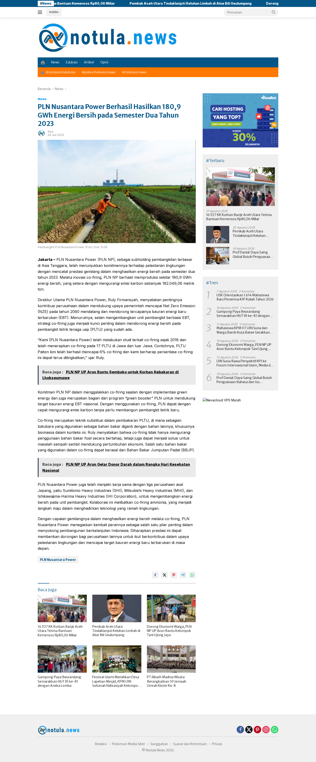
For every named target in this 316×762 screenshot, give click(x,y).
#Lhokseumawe (134, 72)
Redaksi (101, 744)
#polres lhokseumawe (98, 72)
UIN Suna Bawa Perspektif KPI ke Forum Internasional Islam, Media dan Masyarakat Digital (245, 363)
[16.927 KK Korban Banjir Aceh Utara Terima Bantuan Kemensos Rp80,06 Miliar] (62, 608)
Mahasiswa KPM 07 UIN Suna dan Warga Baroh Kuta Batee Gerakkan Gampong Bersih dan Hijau (243, 330)
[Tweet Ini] (164, 575)
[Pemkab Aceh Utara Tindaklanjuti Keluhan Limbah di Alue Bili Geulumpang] (116, 608)
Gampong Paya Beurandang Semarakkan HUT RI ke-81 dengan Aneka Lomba (59, 681)
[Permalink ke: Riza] (41, 133)
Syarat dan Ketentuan (190, 744)
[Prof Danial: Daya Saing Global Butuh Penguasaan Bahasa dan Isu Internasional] (217, 255)
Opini (104, 62)
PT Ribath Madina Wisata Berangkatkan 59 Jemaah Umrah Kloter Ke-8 (166, 681)
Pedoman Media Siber (128, 744)
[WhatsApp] (274, 730)
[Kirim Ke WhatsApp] (192, 575)
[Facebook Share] (155, 575)
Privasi (217, 744)
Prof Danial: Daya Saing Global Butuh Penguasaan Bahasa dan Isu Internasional (252, 254)
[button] (273, 12)
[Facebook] (240, 730)
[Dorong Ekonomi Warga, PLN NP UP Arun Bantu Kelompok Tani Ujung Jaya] (171, 608)
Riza (50, 131)
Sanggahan (159, 744)
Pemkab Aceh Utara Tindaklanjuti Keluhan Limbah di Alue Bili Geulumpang (166, 3)
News (55, 62)
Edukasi (71, 62)
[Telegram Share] (183, 575)
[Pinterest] (257, 730)
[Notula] (107, 37)
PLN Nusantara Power (58, 560)
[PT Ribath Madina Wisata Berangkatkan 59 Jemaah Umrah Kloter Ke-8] (171, 659)
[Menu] (41, 12)
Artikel (89, 62)
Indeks (54, 12)
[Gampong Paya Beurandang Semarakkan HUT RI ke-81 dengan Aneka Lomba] (62, 659)
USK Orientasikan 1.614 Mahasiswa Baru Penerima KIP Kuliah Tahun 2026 (245, 297)
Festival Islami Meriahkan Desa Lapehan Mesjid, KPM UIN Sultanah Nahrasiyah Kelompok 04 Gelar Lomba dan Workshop (116, 681)
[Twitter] (249, 730)
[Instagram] (266, 730)
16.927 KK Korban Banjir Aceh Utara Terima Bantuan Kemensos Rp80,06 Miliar (60, 631)
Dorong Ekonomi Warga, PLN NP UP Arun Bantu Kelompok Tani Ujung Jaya (169, 631)
